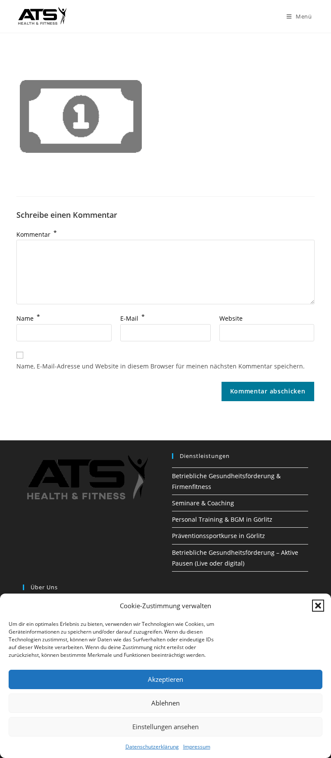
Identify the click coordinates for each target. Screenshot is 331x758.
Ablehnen (165, 703)
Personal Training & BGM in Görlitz (222, 519)
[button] (318, 605)
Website (231, 318)
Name (28, 318)
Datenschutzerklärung (152, 746)
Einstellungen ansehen (165, 726)
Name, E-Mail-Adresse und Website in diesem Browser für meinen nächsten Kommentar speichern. (160, 366)
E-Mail (132, 318)
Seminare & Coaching (203, 503)
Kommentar (36, 234)
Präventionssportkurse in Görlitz (218, 536)
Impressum (196, 746)
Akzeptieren (165, 679)
